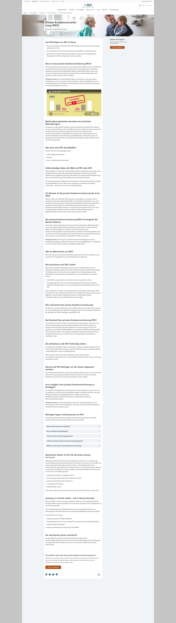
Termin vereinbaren (117, 47)
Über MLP (104, 9)
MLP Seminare (80, 9)
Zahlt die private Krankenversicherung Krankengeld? (65, 441)
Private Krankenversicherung (65, 12)
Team (98, 9)
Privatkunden (35, 1)
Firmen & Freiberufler (45, 1)
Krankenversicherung (52, 12)
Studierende (27, 1)
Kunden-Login (148, 1)
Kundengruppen (114, 9)
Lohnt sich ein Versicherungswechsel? (60, 436)
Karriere (62, 1)
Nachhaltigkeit (55, 1)
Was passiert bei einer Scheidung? (58, 426)
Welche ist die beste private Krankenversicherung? (64, 446)
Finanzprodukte (62, 9)
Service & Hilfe (90, 9)
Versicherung (42, 12)
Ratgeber (71, 9)
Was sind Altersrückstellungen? (57, 431)
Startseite (25, 12)
